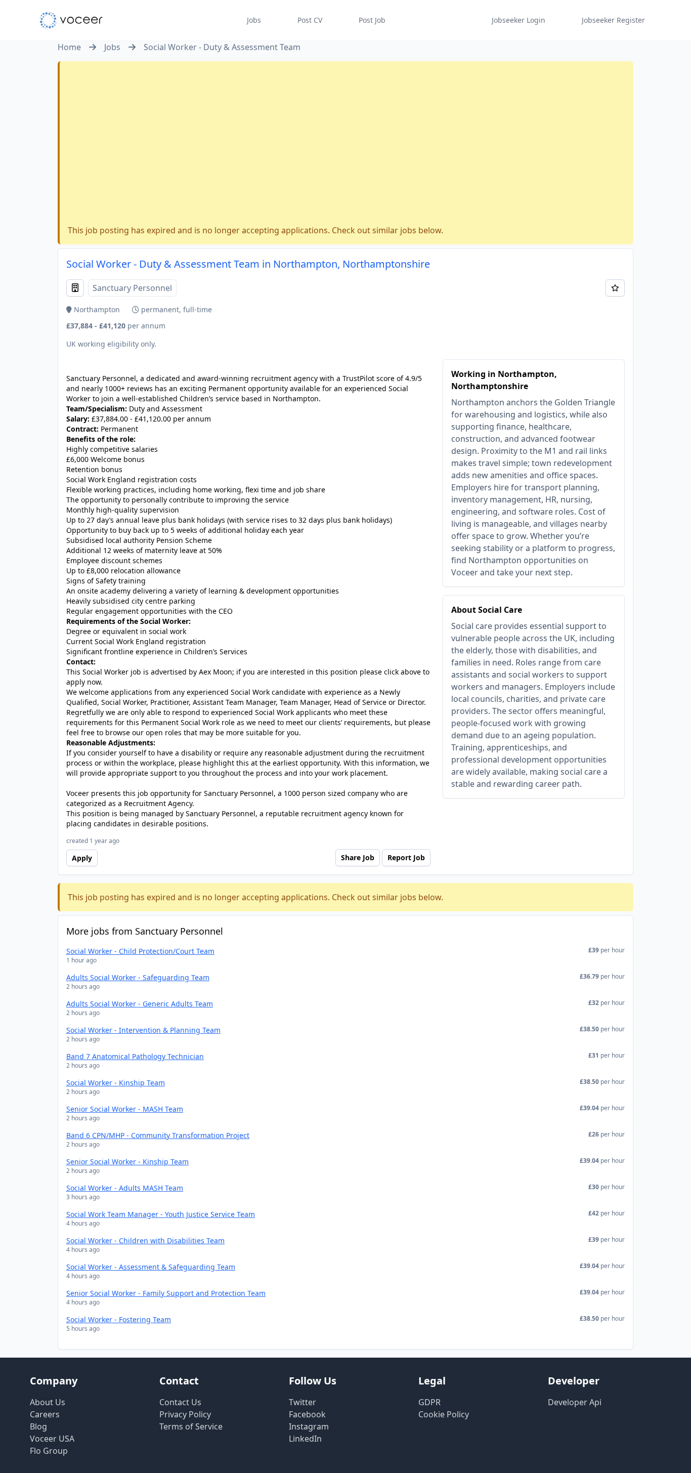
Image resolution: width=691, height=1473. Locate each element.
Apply (82, 858)
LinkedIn (305, 1438)
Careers (45, 1414)
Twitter (302, 1402)
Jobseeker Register (613, 20)
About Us (47, 1402)
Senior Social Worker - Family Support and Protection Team (166, 1293)
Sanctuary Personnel (132, 287)
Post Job (372, 20)
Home (69, 47)
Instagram (309, 1426)
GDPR (429, 1402)
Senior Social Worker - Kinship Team (127, 1161)
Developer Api (574, 1402)
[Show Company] (75, 288)
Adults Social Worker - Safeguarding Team (137, 977)
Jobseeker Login (518, 20)
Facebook (307, 1414)
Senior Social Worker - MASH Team (124, 1109)
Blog (38, 1426)
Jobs (254, 20)
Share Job (357, 857)
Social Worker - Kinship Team (115, 1082)
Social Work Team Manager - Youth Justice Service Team (160, 1214)
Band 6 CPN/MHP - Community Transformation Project (157, 1135)
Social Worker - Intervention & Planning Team (143, 1030)
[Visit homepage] (71, 20)
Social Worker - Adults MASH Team (124, 1188)
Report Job (406, 857)
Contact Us (180, 1402)
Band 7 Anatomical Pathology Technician (135, 1056)
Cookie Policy (443, 1414)
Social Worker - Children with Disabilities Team (145, 1240)
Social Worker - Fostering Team (118, 1319)
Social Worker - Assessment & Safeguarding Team (150, 1267)
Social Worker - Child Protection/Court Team (140, 951)
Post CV (309, 20)
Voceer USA (52, 1438)
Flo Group (49, 1450)
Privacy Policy (185, 1414)
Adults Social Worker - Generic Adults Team (139, 1003)
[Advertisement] (346, 145)
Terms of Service (191, 1426)
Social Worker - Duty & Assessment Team (222, 47)
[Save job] (615, 288)
